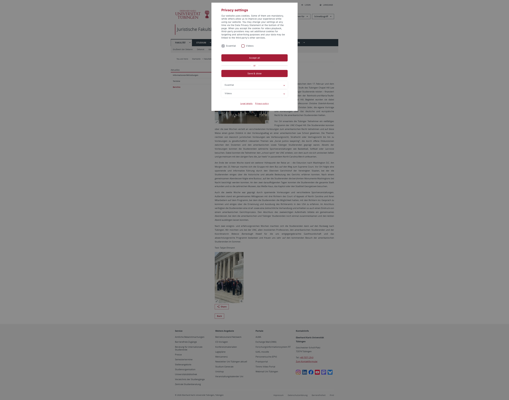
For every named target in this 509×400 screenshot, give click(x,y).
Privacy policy (262, 103)
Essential (231, 45)
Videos (250, 45)
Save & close (254, 73)
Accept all (254, 58)
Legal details (246, 103)
